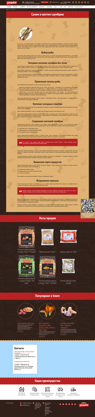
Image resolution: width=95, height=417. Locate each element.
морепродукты (42, 184)
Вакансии (70, 6)
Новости (12, 9)
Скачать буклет (79, 6)
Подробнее (20, 331)
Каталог (15, 6)
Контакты (41, 6)
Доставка (49, 6)
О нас (55, 6)
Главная (9, 6)
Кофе (60, 6)
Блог (65, 6)
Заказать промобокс (32, 6)
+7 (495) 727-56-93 (26, 403)
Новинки (22, 6)
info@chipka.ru (55, 2)
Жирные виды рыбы (21, 44)
